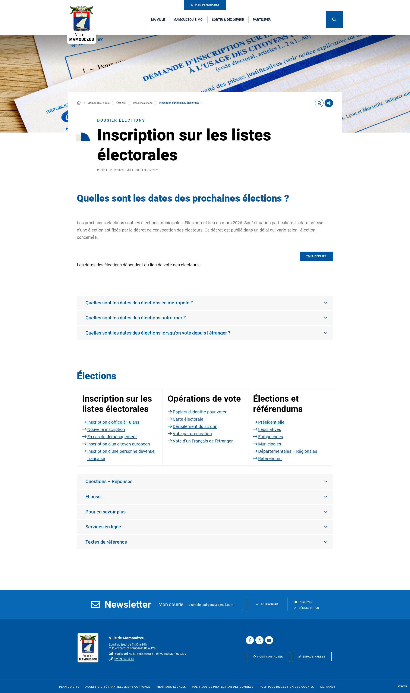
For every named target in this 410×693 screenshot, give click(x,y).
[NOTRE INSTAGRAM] (259, 640)
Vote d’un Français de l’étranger (203, 441)
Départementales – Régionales (287, 451)
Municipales (269, 444)
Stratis (402, 686)
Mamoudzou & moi (99, 103)
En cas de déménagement (112, 436)
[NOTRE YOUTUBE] (269, 640)
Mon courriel (171, 604)
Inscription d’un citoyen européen (118, 444)
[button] (334, 19)
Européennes (270, 436)
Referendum (270, 458)
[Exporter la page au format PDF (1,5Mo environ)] (319, 103)
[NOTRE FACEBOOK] (250, 640)
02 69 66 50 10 (124, 659)
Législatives (269, 429)
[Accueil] (79, 103)
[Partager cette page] (329, 103)
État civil (121, 103)
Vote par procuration (192, 433)
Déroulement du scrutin (195, 426)
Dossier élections (142, 103)
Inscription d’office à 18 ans (113, 422)
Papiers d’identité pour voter (200, 411)
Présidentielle (271, 422)
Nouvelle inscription (106, 429)
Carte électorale (188, 419)
